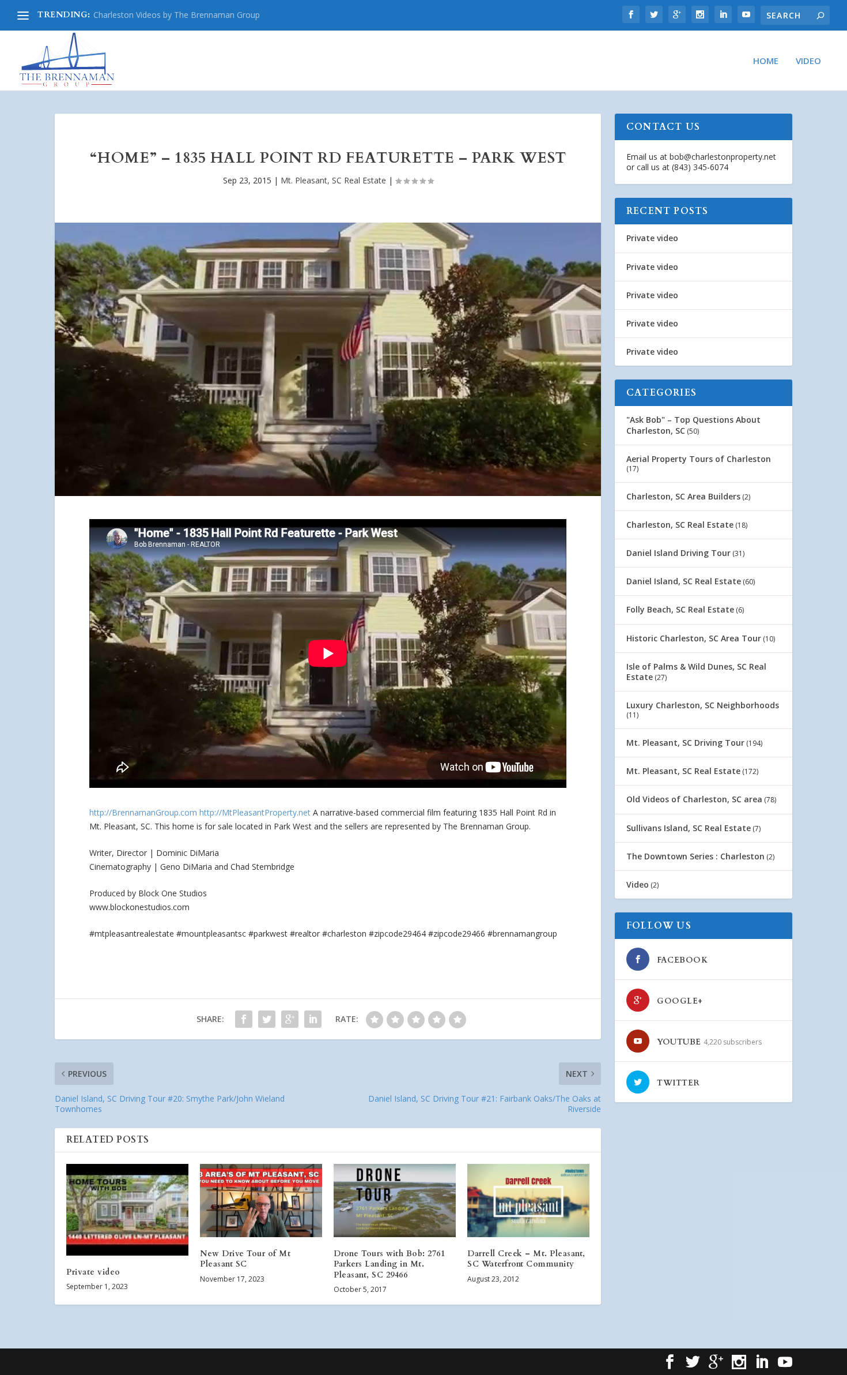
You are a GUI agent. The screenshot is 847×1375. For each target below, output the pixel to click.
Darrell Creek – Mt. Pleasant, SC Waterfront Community (526, 1258)
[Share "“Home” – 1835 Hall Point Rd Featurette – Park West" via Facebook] (243, 1019)
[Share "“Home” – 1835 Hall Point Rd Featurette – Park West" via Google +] (289, 1019)
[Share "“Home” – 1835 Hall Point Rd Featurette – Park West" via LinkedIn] (312, 1019)
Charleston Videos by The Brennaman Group (176, 14)
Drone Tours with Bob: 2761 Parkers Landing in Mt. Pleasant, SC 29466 (389, 1264)
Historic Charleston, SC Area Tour (693, 638)
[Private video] (127, 1210)
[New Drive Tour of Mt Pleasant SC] (261, 1200)
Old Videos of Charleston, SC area (694, 799)
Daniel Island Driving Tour (678, 552)
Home (765, 61)
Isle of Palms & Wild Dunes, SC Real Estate (696, 671)
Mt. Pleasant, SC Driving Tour (685, 742)
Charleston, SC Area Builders (683, 496)
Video (808, 61)
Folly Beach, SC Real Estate (680, 609)
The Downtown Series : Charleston (695, 856)
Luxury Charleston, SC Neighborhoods (702, 705)
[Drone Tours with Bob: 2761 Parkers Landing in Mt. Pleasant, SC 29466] (395, 1200)
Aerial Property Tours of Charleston (698, 458)
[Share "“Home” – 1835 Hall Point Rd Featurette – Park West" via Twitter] (266, 1019)
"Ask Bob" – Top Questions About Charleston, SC (693, 424)
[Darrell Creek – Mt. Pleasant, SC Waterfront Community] (528, 1200)
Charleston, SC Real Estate (679, 524)
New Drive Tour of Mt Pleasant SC (245, 1258)
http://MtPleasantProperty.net (255, 812)
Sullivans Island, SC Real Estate (688, 827)
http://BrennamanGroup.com (143, 812)
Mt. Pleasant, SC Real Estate (333, 180)
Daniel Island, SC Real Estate (683, 581)
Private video (93, 1272)
